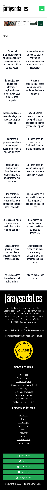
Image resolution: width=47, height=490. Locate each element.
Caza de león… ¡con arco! (35, 276)
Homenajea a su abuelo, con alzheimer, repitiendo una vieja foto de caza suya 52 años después (12, 90)
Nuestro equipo (23, 381)
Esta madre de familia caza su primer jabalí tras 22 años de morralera (35, 226)
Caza (23, 419)
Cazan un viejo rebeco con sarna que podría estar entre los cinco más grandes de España (35, 119)
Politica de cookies (23, 395)
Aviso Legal (23, 388)
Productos (23, 433)
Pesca (23, 429)
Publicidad (23, 375)
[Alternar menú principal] (42, 9)
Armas (23, 436)
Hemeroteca (23, 443)
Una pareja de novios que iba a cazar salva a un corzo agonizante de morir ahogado (12, 200)
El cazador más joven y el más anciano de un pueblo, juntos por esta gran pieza (12, 252)
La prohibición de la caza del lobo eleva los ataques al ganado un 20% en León (35, 200)
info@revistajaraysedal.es (30, 336)
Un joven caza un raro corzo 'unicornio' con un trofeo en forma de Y (35, 145)
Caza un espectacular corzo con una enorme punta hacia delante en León (34, 87)
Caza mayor (23, 422)
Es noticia (23, 415)
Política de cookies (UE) (23, 402)
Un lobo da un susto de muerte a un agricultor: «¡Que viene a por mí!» (12, 224)
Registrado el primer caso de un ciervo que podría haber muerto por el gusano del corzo (12, 145)
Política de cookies (23, 398)
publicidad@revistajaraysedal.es (29, 330)
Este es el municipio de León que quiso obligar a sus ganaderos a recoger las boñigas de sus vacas (12, 59)
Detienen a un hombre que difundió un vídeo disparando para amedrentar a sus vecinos (12, 173)
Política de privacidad (23, 392)
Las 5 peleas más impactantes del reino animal (12, 278)
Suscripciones (23, 378)
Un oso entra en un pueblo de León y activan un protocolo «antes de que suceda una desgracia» (34, 59)
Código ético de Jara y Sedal (24, 385)
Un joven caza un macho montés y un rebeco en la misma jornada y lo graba (35, 169)
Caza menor (23, 426)
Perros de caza (23, 439)
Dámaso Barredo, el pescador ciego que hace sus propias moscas (12, 117)
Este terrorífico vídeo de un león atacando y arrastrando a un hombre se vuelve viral (35, 254)
